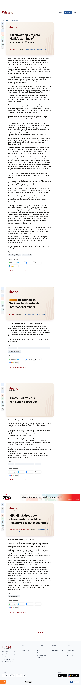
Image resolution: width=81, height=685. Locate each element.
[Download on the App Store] (62, 675)
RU (77, 681)
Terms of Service (71, 648)
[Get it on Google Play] (73, 675)
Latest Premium (26, 650)
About (38, 648)
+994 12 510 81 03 (6, 663)
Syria (17, 464)
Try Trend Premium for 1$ (18, 271)
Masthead (39, 650)
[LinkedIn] (20, 675)
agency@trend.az (6, 664)
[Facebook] (6, 675)
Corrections (40, 657)
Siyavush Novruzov (14, 596)
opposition (30, 464)
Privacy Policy (70, 650)
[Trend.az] (7, 12)
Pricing (53, 648)
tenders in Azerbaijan (14, 351)
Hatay (22, 464)
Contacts (39, 652)
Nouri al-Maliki (27, 255)
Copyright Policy (71, 652)
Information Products (57, 650)
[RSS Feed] (24, 675)
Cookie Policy (70, 655)
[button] (2, 23)
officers (38, 464)
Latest (23, 648)
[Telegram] (17, 675)
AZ (74, 681)
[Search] (47, 12)
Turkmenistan (12, 348)
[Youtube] (13, 675)
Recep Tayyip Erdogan (14, 255)
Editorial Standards (41, 655)
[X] (10, 675)
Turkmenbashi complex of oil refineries (39, 348)
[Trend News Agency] (6, 647)
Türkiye (11, 464)
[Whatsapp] (3, 675)
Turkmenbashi (22, 348)
